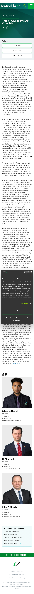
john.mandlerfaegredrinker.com (11, 516)
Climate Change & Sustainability (13, 537)
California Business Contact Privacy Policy (17, 578)
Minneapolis (5, 512)
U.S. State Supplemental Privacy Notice (16, 574)
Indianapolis (5, 416)
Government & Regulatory (11, 531)
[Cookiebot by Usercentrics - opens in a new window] (24, 272)
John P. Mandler (17, 56)
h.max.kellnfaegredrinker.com (11, 468)
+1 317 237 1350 (6, 418)
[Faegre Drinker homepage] (10, 5)
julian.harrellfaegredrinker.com (11, 420)
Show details (24, 303)
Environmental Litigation (11, 543)
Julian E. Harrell (17, 45)
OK (17, 310)
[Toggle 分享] (7, 27)
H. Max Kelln (17, 50)
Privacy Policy (20, 571)
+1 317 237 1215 (6, 466)
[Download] (3, 27)
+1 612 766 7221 (6, 514)
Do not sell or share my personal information (17, 319)
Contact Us (13, 571)
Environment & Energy (10, 534)
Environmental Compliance (12, 540)
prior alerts (16, 363)
